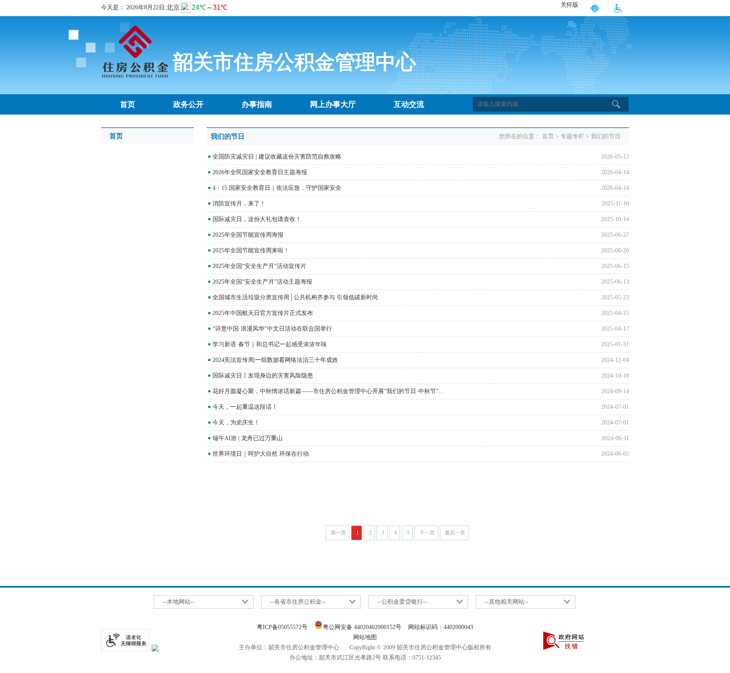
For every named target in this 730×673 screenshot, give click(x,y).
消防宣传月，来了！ (239, 203)
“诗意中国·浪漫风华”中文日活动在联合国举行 (272, 329)
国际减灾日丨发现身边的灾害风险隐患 (262, 375)
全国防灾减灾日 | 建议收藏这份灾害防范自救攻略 (276, 156)
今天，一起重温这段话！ (245, 407)
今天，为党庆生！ (236, 422)
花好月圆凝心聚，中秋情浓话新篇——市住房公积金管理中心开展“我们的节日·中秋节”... (328, 391)
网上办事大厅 (333, 104)
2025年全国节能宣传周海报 (247, 235)
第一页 (338, 533)
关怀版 (569, 5)
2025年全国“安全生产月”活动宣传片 (259, 266)
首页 (127, 104)
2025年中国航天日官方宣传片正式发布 (262, 313)
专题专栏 (572, 136)
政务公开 (188, 104)
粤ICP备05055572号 (282, 627)
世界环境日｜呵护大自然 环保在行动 (260, 454)
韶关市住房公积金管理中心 (294, 62)
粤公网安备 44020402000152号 (362, 627)
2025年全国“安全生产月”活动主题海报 (262, 282)
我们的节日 (606, 136)
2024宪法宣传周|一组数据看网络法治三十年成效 (275, 360)
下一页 (427, 533)
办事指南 (257, 104)
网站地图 (365, 637)
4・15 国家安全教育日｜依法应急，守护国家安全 (276, 188)
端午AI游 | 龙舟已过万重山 (247, 438)
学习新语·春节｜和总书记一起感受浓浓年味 (269, 344)
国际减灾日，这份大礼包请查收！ (256, 219)
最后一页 (455, 533)
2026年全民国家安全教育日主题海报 (259, 172)
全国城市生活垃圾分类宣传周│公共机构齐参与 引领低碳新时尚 (295, 297)
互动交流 (409, 104)
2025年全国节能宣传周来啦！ (250, 250)
